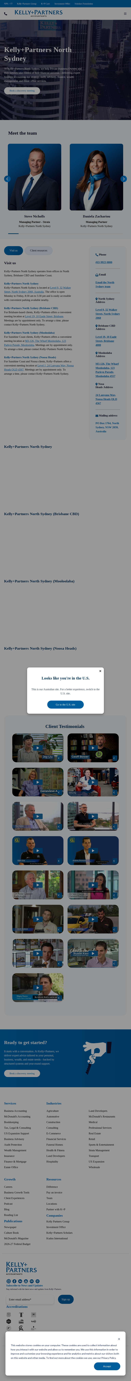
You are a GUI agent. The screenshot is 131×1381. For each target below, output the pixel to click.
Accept (107, 1366)
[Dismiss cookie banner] (119, 1339)
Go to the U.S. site (65, 704)
